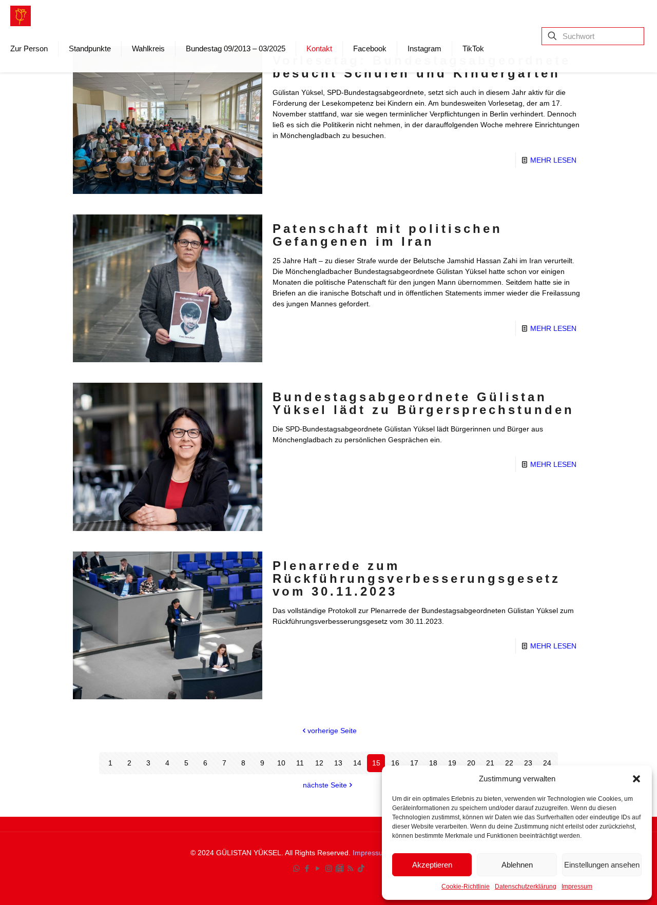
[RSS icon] (350, 868)
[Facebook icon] (307, 868)
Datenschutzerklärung (525, 886)
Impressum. (373, 853)
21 (490, 763)
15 (376, 763)
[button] (636, 779)
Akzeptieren (432, 864)
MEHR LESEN (553, 160)
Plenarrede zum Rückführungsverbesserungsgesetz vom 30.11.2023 (417, 578)
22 (509, 763)
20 (471, 763)
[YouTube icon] (318, 868)
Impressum (577, 886)
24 (547, 763)
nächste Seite (325, 785)
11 (300, 763)
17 (414, 763)
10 (281, 763)
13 (338, 763)
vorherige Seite (332, 730)
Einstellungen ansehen (602, 864)
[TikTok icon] (361, 868)
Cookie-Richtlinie (465, 886)
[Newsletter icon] (339, 868)
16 (395, 763)
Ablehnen (517, 864)
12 (319, 763)
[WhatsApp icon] (296, 868)
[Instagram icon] (329, 868)
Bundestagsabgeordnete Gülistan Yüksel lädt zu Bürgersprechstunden (423, 403)
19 (452, 763)
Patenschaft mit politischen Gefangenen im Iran (388, 235)
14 (357, 763)
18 (433, 763)
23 (528, 763)
